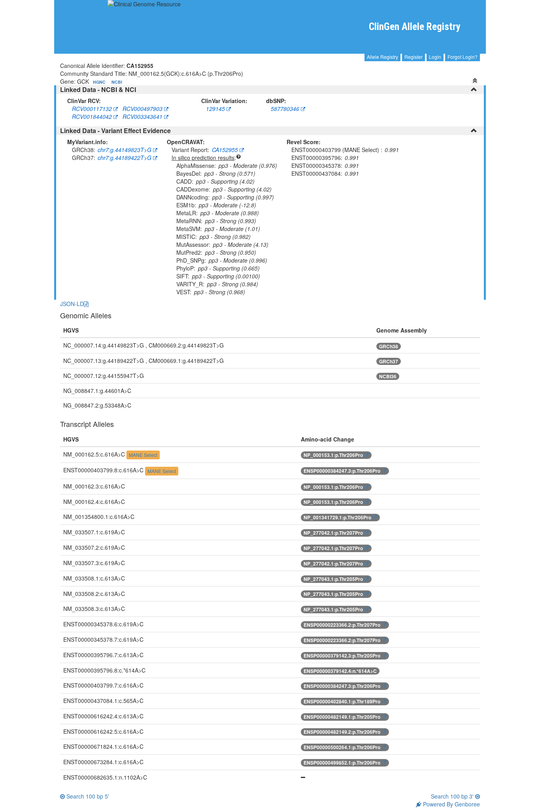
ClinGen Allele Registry (414, 26)
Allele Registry (382, 56)
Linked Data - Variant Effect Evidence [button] (115, 130)
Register (413, 56)
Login (435, 56)
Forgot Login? (462, 56)
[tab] (270, 89)
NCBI (116, 82)
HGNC (100, 82)
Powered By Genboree (450, 804)
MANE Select (143, 454)
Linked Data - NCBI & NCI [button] (98, 89)
